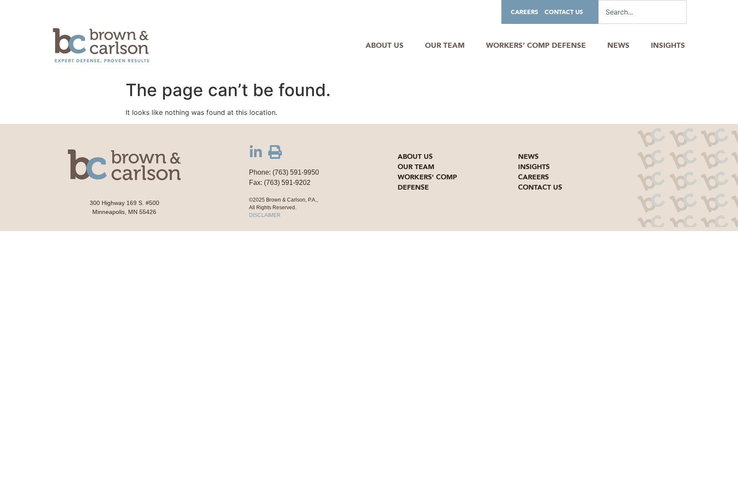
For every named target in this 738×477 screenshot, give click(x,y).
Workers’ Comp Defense (536, 45)
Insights (668, 45)
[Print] (275, 152)
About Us (385, 45)
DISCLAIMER (265, 215)
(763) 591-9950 (295, 172)
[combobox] (642, 12)
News (618, 45)
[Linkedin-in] (256, 152)
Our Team (445, 45)
